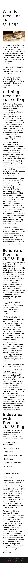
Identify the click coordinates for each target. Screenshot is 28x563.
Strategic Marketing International (14, 561)
